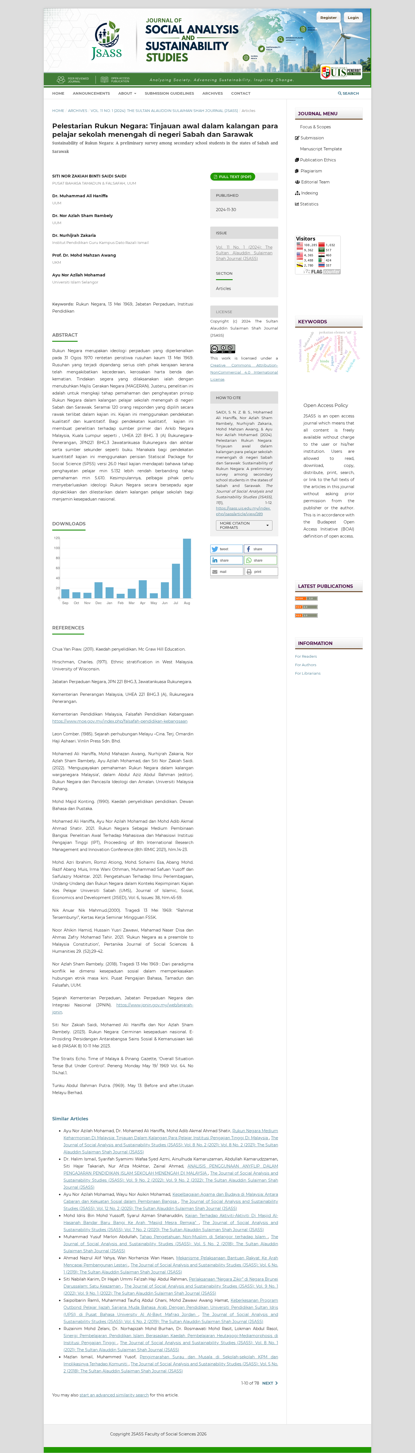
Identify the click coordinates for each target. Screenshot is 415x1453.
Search (350, 93)
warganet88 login (312, 284)
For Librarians (307, 673)
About (125, 93)
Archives (212, 93)
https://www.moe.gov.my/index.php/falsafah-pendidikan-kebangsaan (119, 721)
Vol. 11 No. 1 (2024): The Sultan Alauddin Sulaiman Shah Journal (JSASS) (164, 110)
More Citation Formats (235, 525)
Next (267, 1383)
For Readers (306, 656)
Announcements (91, 93)
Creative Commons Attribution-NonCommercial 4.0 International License (244, 372)
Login (353, 17)
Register (328, 17)
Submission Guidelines (169, 93)
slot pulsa (304, 555)
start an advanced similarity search (114, 1395)
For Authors (305, 664)
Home (58, 93)
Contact (240, 93)
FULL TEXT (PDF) (235, 176)
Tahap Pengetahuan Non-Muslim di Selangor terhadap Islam (204, 1236)
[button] (226, 549)
